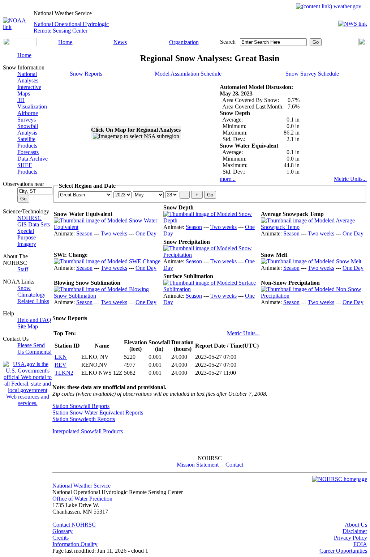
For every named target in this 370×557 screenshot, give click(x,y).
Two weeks (114, 233)
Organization (184, 42)
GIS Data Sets (33, 224)
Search (228, 42)
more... (228, 179)
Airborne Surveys (27, 116)
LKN (61, 357)
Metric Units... (350, 179)
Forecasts (28, 152)
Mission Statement (198, 465)
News (120, 42)
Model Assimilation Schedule (188, 74)
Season (84, 233)
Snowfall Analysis (27, 129)
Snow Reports (86, 74)
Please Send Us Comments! (34, 348)
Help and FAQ (34, 320)
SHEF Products (27, 168)
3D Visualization (32, 103)
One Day (145, 233)
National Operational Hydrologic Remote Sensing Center (71, 27)
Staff (22, 269)
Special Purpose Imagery (26, 237)
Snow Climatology (31, 291)
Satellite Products (27, 142)
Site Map (27, 326)
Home (65, 42)
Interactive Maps (29, 90)
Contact (234, 465)
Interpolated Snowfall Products (87, 431)
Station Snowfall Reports (80, 406)
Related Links (33, 301)
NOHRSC (29, 218)
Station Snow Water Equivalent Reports (97, 412)
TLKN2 (64, 373)
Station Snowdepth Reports (83, 419)
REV (60, 365)
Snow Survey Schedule (312, 74)
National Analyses (27, 77)
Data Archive (32, 159)
